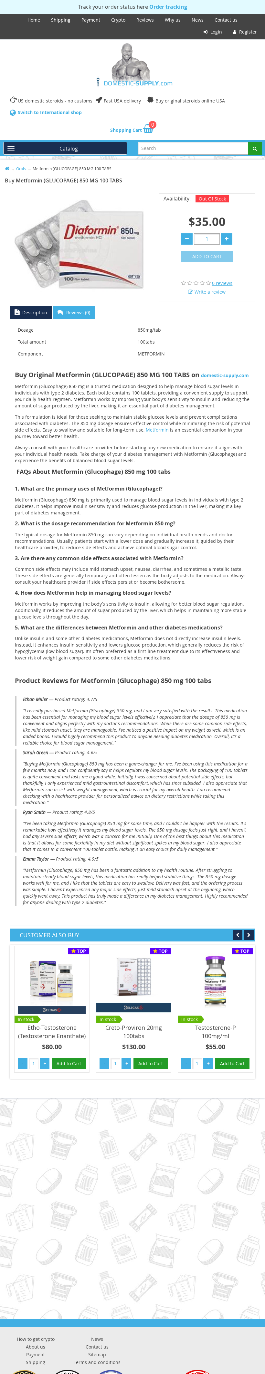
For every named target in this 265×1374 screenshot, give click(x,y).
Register (247, 32)
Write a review (209, 292)
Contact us (226, 20)
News (198, 20)
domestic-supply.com (225, 375)
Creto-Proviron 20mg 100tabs (52, 1032)
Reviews (145, 20)
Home (33, 20)
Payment (90, 20)
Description (34, 312)
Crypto (118, 20)
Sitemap (97, 1354)
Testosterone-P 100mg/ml (133, 1032)
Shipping (60, 20)
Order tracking (168, 6)
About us (35, 1347)
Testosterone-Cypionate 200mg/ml (215, 1032)
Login (215, 32)
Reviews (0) (77, 312)
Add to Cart (207, 256)
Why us (173, 20)
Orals (21, 168)
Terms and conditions (97, 1362)
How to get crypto (36, 1339)
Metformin (157, 430)
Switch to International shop (50, 112)
